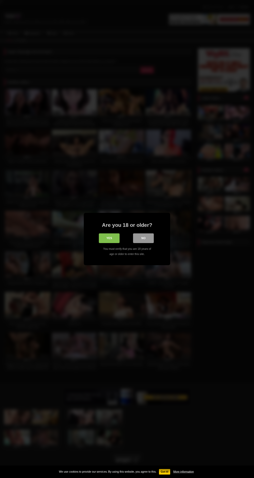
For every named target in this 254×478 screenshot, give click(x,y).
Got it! (164, 471)
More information (183, 471)
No (143, 238)
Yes (109, 238)
